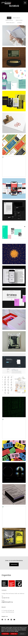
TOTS (9, 17)
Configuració (22, 633)
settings (16, 631)
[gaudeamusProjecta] (6, 2)
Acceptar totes (5, 633)
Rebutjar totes (13, 633)
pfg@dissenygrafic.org (7, 602)
